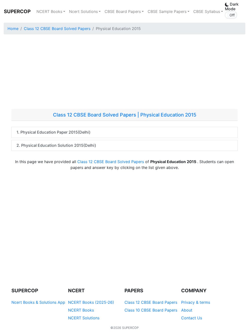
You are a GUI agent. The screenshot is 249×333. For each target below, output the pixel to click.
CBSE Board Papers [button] (123, 11)
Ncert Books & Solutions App (38, 302)
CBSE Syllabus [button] (206, 11)
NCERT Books (81, 310)
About (186, 310)
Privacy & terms (195, 302)
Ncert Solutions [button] (83, 11)
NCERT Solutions (83, 317)
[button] (231, 15)
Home (13, 28)
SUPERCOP (17, 11)
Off (232, 15)
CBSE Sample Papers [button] (167, 11)
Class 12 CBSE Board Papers (150, 302)
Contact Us (191, 317)
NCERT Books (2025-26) (91, 302)
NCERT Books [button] (49, 11)
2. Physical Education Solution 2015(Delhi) (56, 145)
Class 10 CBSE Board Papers (150, 310)
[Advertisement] (124, 72)
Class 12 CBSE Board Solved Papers (57, 28)
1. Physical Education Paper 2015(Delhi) (53, 132)
